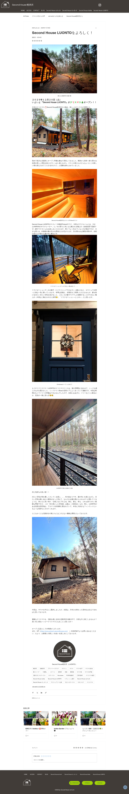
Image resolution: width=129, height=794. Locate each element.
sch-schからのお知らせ (55, 16)
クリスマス (90, 682)
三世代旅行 (80, 675)
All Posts (26, 16)
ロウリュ (64, 668)
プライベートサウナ (53, 668)
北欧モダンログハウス (39, 675)
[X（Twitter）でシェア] (37, 692)
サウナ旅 (79, 672)
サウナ (71, 668)
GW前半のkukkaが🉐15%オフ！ (35, 730)
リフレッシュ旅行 (69, 679)
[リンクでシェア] (46, 692)
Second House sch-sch (83, 679)
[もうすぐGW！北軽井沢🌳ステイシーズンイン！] (93, 718)
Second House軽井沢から (75, 16)
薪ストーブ (36, 672)
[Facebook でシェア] (33, 692)
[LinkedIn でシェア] (41, 692)
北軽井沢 (42, 668)
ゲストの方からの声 (38, 16)
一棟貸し (44, 672)
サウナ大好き (89, 668)
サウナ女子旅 (88, 672)
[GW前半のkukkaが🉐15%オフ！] (36, 718)
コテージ (52, 672)
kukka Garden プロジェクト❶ (64, 730)
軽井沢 (35, 668)
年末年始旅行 (70, 675)
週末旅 (72, 672)
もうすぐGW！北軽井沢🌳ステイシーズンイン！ (92, 730)
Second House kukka (39, 679)
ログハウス (51, 675)
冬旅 (66, 672)
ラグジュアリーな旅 (56, 682)
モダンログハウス (70, 682)
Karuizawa (60, 675)
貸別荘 (60, 672)
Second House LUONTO (55, 679)
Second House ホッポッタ (40, 682)
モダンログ (81, 682)
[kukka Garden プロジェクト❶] (64, 718)
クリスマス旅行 (90, 675)
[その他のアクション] (96, 28)
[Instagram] (100, 5)
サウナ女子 (79, 668)
